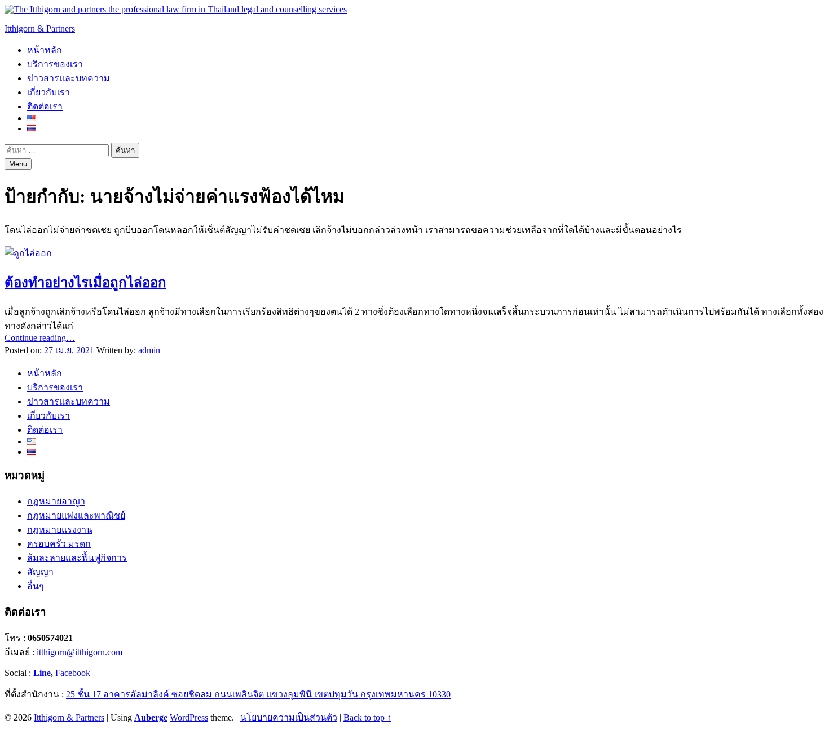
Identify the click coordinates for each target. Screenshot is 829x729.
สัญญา (40, 572)
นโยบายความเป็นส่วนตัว (288, 717)
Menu (18, 164)
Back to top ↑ (367, 717)
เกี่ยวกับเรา (48, 92)
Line (42, 673)
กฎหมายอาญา (56, 501)
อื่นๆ (35, 586)
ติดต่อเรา (45, 106)
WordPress (189, 717)
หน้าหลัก (44, 50)
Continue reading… (40, 337)
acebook (75, 673)
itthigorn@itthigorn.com (79, 652)
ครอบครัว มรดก (59, 543)
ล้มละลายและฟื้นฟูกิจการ (77, 558)
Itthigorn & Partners (40, 28)
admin (149, 350)
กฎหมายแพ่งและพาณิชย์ (76, 515)
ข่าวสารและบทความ (68, 78)
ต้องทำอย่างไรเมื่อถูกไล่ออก (85, 282)
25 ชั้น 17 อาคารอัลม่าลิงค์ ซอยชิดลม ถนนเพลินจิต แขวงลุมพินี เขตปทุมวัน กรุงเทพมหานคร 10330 (258, 694)
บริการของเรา (55, 64)
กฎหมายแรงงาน (59, 529)
